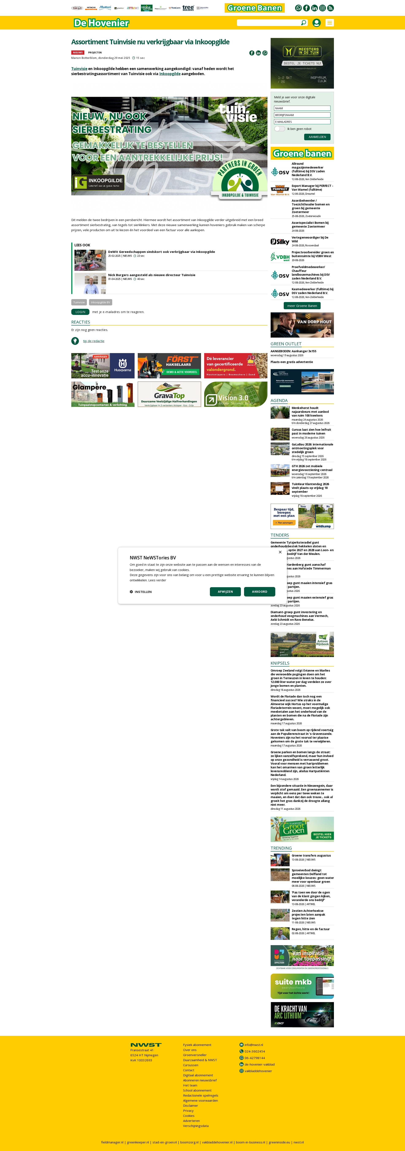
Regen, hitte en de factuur (311, 929)
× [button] (280, 552)
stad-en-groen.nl (165, 1142)
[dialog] (202, 575)
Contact (188, 1070)
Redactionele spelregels (200, 1095)
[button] (141, 591)
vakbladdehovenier (258, 1071)
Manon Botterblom (84, 58)
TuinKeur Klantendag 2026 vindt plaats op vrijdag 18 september (310, 488)
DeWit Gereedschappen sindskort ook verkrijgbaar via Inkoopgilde (161, 252)
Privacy (188, 1110)
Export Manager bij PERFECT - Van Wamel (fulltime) (312, 188)
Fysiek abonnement (197, 1045)
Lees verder (157, 580)
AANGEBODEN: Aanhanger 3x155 (293, 351)
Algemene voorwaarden (200, 1100)
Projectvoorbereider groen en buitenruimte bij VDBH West (313, 254)
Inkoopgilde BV (100, 302)
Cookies (188, 1115)
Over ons (190, 1050)
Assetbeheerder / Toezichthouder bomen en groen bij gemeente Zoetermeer (311, 206)
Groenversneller (195, 1055)
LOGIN (80, 312)
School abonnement (197, 1090)
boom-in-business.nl (250, 1142)
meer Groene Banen (302, 306)
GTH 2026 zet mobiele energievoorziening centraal (312, 468)
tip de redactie (93, 341)
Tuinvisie (79, 68)
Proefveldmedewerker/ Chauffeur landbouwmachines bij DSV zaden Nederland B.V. (311, 272)
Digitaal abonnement (198, 1075)
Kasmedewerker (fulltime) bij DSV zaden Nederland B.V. (312, 291)
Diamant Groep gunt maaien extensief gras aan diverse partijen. (302, 599)
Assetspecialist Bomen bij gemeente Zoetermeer (310, 224)
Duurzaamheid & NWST (200, 1060)
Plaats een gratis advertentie (292, 362)
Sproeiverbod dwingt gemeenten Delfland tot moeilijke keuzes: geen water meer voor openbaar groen (313, 876)
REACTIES (80, 322)
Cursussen (190, 1065)
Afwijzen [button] (225, 592)
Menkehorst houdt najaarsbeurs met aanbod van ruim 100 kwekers (310, 411)
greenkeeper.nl (138, 1142)
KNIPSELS (280, 663)
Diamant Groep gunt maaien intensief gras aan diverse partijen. (301, 585)
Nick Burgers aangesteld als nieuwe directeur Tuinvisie (151, 275)
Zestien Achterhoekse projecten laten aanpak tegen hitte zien (308, 914)
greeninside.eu (279, 1142)
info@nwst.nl (254, 1045)
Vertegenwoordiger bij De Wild (310, 239)
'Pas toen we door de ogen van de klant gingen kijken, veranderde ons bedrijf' (311, 896)
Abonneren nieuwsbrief (200, 1080)
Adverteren (191, 1121)
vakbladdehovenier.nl (217, 1142)
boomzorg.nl (189, 1142)
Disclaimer (190, 1105)
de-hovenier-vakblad (260, 1064)
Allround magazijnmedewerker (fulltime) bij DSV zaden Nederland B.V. (308, 169)
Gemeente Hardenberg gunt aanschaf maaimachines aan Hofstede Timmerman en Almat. (301, 568)
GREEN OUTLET (286, 344)
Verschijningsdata (196, 1126)
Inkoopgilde (170, 73)
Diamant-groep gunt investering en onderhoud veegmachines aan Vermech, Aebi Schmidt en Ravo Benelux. (299, 616)
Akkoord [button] (259, 592)
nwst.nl (299, 1142)
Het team (190, 1085)
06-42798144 (255, 1058)
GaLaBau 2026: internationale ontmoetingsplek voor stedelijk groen (312, 448)
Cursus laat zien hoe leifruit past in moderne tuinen (311, 431)
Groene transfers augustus (311, 855)
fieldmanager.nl (112, 1142)
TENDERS (280, 535)
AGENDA (279, 400)
